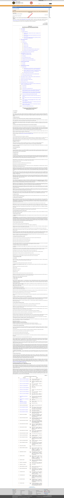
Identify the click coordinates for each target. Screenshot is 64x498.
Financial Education (23, 494)
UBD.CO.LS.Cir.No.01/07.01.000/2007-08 (24, 391)
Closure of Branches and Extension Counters (27, 75)
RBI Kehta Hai (37, 490)
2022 (49, 12)
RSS (45, 490)
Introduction (23, 30)
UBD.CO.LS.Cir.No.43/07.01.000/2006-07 (24, 393)
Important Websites (30, 492)
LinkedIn (49, 492)
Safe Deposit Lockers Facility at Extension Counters (28, 58)
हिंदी (51, 0)
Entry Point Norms (24, 85)
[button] (39, 0)
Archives (50, 17)
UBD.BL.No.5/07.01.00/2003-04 (23, 403)
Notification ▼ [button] (18, 5)
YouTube (46, 491)
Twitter (48, 490)
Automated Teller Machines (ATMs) (25, 61)
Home (12, 5)
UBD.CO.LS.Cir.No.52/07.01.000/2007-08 (24, 383)
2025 (49, 9)
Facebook (46, 492)
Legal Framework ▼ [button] (37, 5)
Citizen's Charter (14, 492)
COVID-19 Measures (23, 490)
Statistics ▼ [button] (44, 5)
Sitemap (48, 495)
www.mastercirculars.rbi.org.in (16, 20)
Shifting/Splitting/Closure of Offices (25, 65)
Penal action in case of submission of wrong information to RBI (30, 50)
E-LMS (21, 491)
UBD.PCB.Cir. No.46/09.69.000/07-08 (24, 385)
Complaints (14, 493)
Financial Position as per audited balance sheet (27, 88)
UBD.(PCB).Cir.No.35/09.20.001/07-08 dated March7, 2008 (26, 133)
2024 (49, 10)
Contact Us (14, 494)
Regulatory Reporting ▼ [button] (48, 5)
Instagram (49, 491)
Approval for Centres (26, 46)
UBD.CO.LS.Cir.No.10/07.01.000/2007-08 (24, 387)
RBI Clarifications (30, 494)
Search (50, 3)
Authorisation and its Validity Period (28, 47)
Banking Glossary (14, 491)
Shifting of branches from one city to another (28, 72)
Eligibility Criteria (26, 43)
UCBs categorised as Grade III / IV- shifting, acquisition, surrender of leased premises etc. (30, 76)
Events (21, 492)
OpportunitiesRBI (30, 493)
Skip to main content (14, 0)
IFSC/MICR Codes (30, 491)
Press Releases (22, 5)
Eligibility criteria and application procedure (26, 54)
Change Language (49, 0)
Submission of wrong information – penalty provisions (26, 79)
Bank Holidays (14, 490)
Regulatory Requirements (25, 31)
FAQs (21, 493)
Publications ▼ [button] (33, 5)
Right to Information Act (38, 493)
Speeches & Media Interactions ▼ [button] (27, 5)
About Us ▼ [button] (15, 5)
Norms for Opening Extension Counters (26, 57)
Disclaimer (50, 495)
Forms (29, 490)
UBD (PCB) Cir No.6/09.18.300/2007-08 (24, 389)
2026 (49, 8)
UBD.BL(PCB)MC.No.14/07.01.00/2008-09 (25, 19)
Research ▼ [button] (41, 5)
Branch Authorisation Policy (24, 39)
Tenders (37, 494)
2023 (49, 11)
